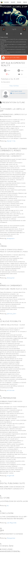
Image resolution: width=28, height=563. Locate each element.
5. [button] (1, 319)
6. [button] (1, 396)
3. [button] (1, 244)
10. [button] (1, 528)
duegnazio (10, 238)
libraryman (11, 278)
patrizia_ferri (11, 313)
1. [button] (0, 107)
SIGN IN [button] (25, 2)
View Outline (14, 86)
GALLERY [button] (13, 2)
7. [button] (0, 481)
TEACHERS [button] (6, 2)
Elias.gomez (11, 538)
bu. (8, 505)
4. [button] (1, 284)
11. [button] (1, 544)
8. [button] (1, 496)
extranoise (10, 390)
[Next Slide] (24, 29)
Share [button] (8, 70)
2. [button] (0, 147)
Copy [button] (21, 70)
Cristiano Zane (16, 91)
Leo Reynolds (11, 523)
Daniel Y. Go (11, 141)
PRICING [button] (19, 2)
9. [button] (1, 511)
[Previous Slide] (3, 29)
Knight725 (10, 475)
